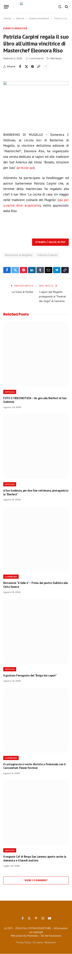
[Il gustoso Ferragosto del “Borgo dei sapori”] (36, 631)
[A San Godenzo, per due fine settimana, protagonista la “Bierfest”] (36, 446)
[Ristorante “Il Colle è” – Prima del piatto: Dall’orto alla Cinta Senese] (36, 538)
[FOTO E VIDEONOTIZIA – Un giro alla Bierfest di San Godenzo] (36, 354)
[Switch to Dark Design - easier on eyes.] (59, 6)
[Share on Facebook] (20, 66)
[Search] (66, 6)
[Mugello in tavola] (36, 6)
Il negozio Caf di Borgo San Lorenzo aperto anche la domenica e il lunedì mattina (34, 858)
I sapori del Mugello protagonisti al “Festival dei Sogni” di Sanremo (52, 296)
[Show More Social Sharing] (46, 66)
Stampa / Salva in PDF (50, 242)
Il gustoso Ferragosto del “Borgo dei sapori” (30, 675)
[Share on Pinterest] (32, 66)
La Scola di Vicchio (22, 292)
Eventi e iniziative (15, 28)
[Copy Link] (38, 66)
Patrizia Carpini (47, 255)
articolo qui (26, 168)
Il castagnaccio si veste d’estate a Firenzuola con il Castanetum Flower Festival (34, 766)
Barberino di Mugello (19, 255)
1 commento (36, 58)
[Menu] (6, 6)
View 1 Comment (36, 880)
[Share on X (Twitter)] (26, 66)
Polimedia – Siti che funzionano (44, 935)
